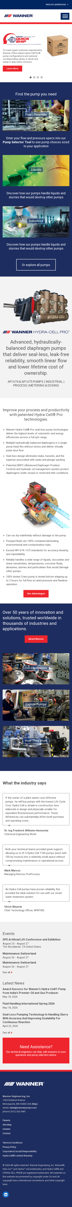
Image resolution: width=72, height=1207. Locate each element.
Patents (6, 1120)
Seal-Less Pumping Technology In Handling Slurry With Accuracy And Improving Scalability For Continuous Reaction (35, 1018)
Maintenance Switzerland (19, 953)
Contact (6, 1133)
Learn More (12, 68)
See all (6, 972)
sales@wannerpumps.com (23, 1107)
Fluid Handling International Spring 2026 (29, 1003)
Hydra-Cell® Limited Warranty (17, 1155)
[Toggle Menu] (65, 16)
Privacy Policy (9, 1147)
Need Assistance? (36, 1047)
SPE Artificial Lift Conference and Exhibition (31, 939)
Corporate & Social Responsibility (20, 1151)
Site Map (7, 1124)
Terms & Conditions (12, 1142)
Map (35, 1104)
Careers (6, 1129)
